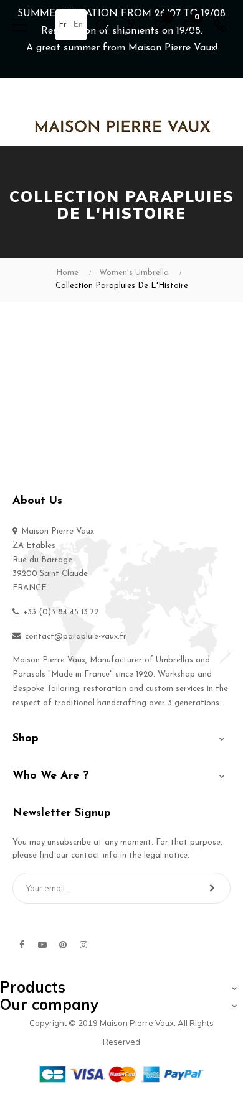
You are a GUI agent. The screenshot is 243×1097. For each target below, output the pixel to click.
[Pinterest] (63, 944)
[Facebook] (21, 944)
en (78, 25)
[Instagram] (83, 944)
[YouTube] (42, 944)
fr (63, 25)
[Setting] (131, 25)
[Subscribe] (212, 888)
